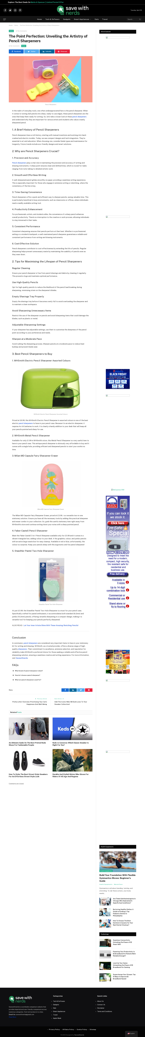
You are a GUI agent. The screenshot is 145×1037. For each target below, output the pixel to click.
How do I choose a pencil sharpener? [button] (27, 675)
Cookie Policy (82, 1029)
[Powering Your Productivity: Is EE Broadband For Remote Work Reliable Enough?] (105, 954)
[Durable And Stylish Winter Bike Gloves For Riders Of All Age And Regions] (72, 760)
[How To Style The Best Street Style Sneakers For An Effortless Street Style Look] (29, 760)
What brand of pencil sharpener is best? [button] (29, 671)
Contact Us (101, 1004)
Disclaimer (100, 1008)
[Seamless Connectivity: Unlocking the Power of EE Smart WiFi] (105, 943)
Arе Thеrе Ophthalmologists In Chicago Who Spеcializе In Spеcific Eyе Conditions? (124, 901)
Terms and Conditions (104, 1011)
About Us (100, 1001)
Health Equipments (106, 871)
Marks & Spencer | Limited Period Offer (67, 2)
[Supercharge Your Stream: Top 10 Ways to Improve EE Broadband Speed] (105, 977)
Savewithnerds (22, 658)
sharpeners (22, 649)
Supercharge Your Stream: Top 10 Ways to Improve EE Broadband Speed (124, 977)
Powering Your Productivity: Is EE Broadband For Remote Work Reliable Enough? (124, 954)
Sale (97, 19)
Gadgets (66, 19)
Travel (105, 19)
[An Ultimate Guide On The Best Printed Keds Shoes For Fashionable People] (29, 729)
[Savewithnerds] (72, 10)
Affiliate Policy (68, 1029)
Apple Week (57, 1018)
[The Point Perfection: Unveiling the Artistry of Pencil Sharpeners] (50, 79)
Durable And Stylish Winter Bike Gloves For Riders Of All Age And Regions (71, 775)
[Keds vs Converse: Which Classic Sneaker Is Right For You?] (72, 729)
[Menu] (4, 19)
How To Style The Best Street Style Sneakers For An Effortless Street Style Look (28, 775)
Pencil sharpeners (19, 163)
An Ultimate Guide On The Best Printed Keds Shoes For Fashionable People (27, 744)
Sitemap (93, 1029)
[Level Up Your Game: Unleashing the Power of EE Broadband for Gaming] (105, 966)
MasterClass (118, 884)
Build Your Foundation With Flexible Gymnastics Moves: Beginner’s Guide (117, 878)
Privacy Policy (54, 1029)
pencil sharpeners (79, 117)
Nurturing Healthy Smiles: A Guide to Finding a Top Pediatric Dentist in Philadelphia (123, 913)
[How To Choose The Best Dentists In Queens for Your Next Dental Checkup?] (105, 923)
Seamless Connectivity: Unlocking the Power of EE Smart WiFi (122, 942)
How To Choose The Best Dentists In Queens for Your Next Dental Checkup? (123, 923)
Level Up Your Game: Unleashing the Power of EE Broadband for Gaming (123, 965)
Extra (16, 25)
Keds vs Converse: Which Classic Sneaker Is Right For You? (71, 744)
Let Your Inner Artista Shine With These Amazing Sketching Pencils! (51, 625)
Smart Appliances (81, 19)
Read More (12, 1017)
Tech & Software (52, 19)
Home (39, 19)
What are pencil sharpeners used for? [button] (28, 680)
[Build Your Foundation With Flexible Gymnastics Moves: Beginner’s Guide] (117, 861)
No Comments (22, 31)
